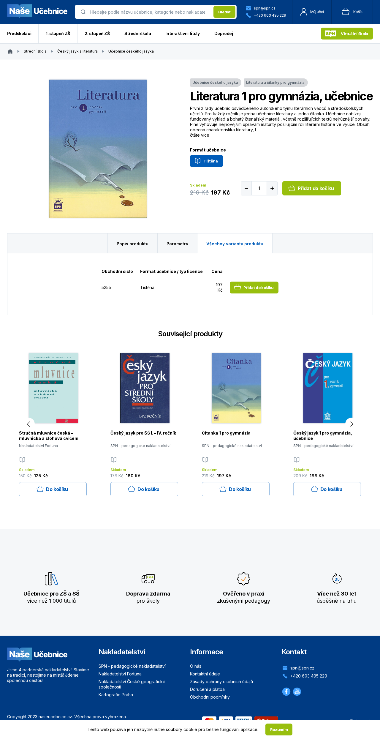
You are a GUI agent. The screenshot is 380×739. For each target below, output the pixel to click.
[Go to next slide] (351, 424)
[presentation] (150, 12)
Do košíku (57, 489)
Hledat (224, 12)
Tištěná (210, 161)
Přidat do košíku (316, 188)
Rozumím (279, 729)
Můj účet (317, 12)
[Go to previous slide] (28, 424)
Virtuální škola (354, 33)
